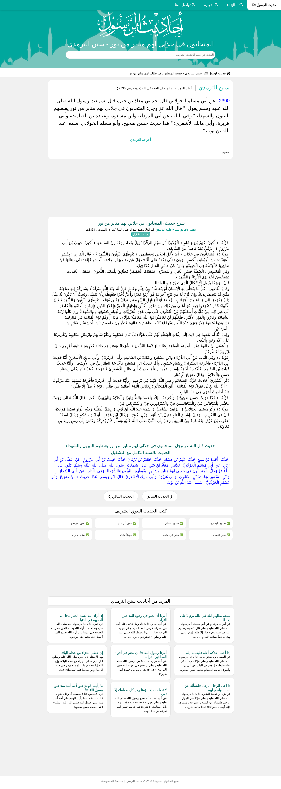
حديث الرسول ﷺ (264, 5)
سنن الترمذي (193, 73)
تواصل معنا (183, 5)
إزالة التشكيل (141, 234)
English (233, 5)
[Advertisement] (166, 187)
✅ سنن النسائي (220, 535)
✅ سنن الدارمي (80, 535)
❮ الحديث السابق (159, 496)
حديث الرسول (133, 780)
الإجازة (209, 5)
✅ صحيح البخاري (220, 523)
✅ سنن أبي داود (126, 523)
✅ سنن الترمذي (80, 523)
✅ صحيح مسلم (174, 523)
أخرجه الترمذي (140, 140)
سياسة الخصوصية (112, 780)
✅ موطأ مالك (128, 535)
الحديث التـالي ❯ (121, 496)
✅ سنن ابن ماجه (173, 535)
